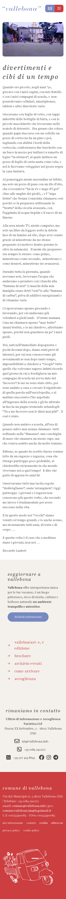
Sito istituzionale (13, 823)
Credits (43, 823)
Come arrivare (27, 671)
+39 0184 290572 (34, 750)
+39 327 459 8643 (23, 758)
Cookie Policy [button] (31, 830)
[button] (50, 8)
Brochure (22, 655)
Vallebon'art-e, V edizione (29, 645)
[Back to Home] (24, 8)
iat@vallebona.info (34, 741)
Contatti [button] (31, 823)
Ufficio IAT (57, 823)
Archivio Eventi (28, 663)
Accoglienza (25, 678)
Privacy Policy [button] (11, 830)
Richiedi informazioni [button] (28, 617)
